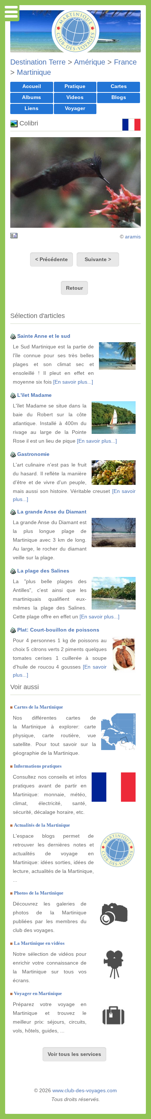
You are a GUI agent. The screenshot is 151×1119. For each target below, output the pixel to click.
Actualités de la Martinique (42, 825)
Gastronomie (33, 454)
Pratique (75, 86)
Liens (31, 108)
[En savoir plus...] (73, 382)
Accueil (31, 86)
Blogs (118, 97)
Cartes (119, 86)
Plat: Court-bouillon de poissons (58, 630)
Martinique (34, 72)
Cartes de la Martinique (38, 707)
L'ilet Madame (34, 395)
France (125, 62)
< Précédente (51, 259)
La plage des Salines (43, 571)
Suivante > (98, 259)
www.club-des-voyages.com (84, 1090)
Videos (75, 97)
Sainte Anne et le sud (43, 336)
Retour (74, 288)
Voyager (75, 108)
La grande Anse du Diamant (51, 512)
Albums (31, 97)
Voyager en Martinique (38, 993)
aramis (133, 236)
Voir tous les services (74, 1054)
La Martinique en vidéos (39, 943)
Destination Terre (38, 62)
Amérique (89, 62)
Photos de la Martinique (38, 893)
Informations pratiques (38, 766)
